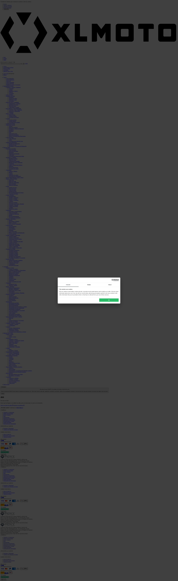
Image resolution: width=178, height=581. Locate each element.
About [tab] (109, 284)
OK (109, 300)
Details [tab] (89, 284)
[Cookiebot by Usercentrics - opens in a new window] (113, 280)
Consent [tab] (68, 284)
